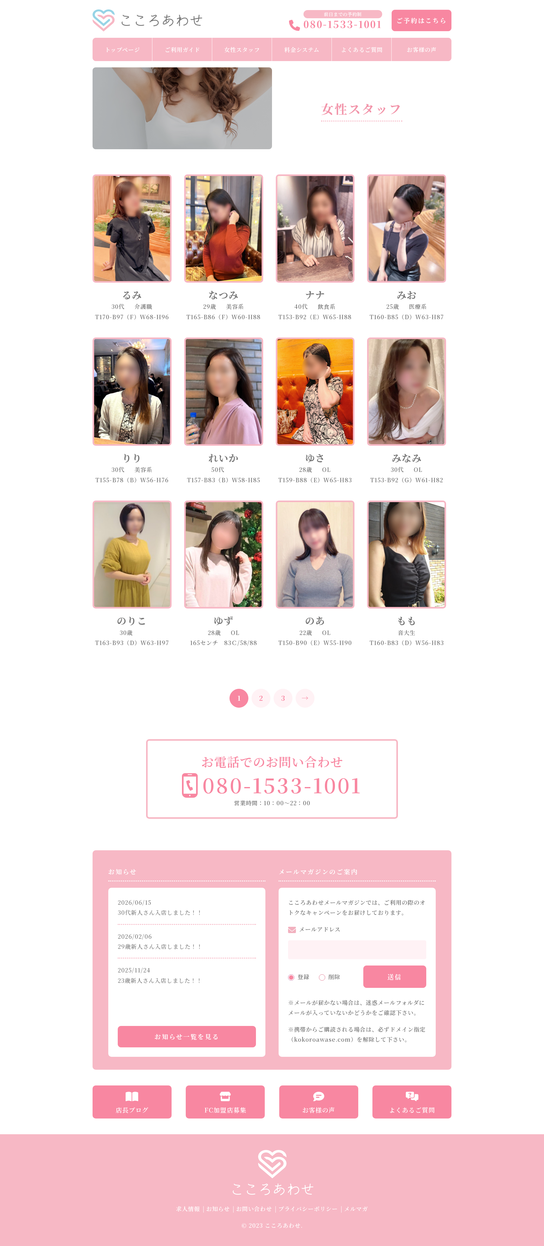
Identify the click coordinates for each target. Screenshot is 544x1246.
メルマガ (356, 1208)
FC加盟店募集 (225, 1109)
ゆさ (315, 458)
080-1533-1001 (341, 24)
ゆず (223, 620)
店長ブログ (132, 1109)
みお (407, 295)
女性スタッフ (242, 49)
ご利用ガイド (182, 49)
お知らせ (218, 1208)
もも (407, 620)
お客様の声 (422, 49)
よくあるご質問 (362, 49)
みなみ (407, 458)
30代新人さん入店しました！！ (160, 912)
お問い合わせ (254, 1208)
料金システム (302, 49)
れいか (223, 458)
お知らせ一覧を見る (187, 1036)
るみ (132, 295)
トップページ (122, 49)
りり (132, 458)
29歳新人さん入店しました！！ (160, 946)
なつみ (223, 295)
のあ (315, 620)
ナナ (315, 295)
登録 (303, 976)
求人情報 (188, 1208)
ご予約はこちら (421, 20)
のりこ (132, 620)
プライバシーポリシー (308, 1208)
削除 (334, 976)
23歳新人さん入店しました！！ (160, 980)
